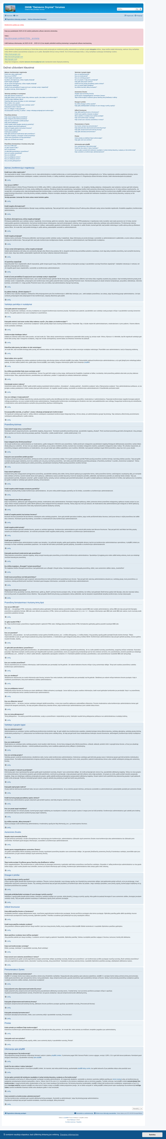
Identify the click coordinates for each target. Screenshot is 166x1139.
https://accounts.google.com (14, 57)
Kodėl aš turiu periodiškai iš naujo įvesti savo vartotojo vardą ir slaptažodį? (26, 87)
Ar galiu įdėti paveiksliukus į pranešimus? (17, 151)
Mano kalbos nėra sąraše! (12, 103)
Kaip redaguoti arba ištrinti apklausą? (15, 126)
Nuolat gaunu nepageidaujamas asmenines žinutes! (90, 95)
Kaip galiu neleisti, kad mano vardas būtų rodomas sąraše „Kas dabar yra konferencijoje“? (31, 97)
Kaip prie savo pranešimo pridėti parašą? (17, 120)
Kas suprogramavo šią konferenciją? (85, 146)
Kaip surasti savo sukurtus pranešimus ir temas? (89, 119)
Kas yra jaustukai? (10, 149)
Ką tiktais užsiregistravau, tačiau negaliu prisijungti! (19, 80)
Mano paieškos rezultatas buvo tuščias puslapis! (89, 116)
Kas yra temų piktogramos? (13, 160)
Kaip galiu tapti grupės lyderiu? (84, 81)
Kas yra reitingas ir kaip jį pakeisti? (15, 108)
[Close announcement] (142, 24)
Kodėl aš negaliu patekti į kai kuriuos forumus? (18, 128)
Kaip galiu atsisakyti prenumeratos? (85, 131)
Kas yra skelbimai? (10, 155)
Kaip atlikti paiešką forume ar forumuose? (87, 112)
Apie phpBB (37, 1057)
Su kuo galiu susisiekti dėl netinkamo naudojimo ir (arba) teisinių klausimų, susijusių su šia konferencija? (105, 150)
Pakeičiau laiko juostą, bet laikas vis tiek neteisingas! (20, 101)
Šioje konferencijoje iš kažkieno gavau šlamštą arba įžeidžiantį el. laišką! (96, 97)
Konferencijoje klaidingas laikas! (14, 99)
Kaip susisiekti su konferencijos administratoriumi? (89, 152)
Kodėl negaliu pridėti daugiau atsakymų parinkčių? (19, 124)
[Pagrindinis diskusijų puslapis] (14, 8)
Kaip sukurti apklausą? (11, 122)
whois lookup (117, 1079)
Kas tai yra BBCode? (11, 145)
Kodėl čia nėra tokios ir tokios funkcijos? (86, 148)
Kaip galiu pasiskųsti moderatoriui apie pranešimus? (20, 133)
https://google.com (11, 59)
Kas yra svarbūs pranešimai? (13, 153)
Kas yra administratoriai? (82, 74)
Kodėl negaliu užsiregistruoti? (13, 78)
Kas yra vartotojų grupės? (82, 78)
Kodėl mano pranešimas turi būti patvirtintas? (18, 137)
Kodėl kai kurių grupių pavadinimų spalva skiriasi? (89, 83)
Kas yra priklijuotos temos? (13, 157)
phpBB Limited (56, 1055)
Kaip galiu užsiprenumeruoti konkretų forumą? (88, 129)
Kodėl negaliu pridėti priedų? (13, 130)
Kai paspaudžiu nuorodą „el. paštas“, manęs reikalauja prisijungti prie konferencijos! (29, 110)
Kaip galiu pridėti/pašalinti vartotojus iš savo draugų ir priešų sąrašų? (95, 105)
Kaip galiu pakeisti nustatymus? (14, 95)
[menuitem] (15, 15)
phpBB (86, 362)
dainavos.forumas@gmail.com (35, 62)
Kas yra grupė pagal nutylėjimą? (84, 85)
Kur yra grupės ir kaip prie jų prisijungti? (86, 80)
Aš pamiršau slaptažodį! (12, 85)
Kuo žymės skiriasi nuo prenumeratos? (86, 126)
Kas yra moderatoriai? (81, 76)
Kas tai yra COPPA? (11, 76)
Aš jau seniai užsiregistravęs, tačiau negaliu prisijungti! (20, 83)
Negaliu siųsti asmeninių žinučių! (84, 93)
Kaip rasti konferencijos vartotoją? (85, 117)
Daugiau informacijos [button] (69, 1135)
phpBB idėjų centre (84, 1068)
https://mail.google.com (12, 54)
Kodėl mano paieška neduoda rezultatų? (86, 114)
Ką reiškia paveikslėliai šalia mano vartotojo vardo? (20, 105)
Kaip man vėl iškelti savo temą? (14, 139)
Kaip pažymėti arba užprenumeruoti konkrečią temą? (90, 128)
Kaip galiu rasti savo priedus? (83, 140)
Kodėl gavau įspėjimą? (11, 132)
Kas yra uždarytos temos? (12, 158)
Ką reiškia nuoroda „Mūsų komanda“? (86, 87)
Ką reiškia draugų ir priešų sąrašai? (85, 104)
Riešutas (72, 1119)
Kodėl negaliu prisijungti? (12, 81)
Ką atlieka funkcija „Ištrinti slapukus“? (15, 89)
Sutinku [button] (152, 1135)
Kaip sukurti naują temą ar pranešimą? (16, 117)
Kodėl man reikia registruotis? (13, 74)
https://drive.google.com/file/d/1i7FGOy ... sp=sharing (22, 38)
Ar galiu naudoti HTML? (11, 147)
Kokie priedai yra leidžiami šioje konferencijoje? (88, 138)
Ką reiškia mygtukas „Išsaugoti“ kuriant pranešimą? (20, 135)
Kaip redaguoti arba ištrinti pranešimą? (16, 118)
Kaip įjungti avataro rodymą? (13, 106)
